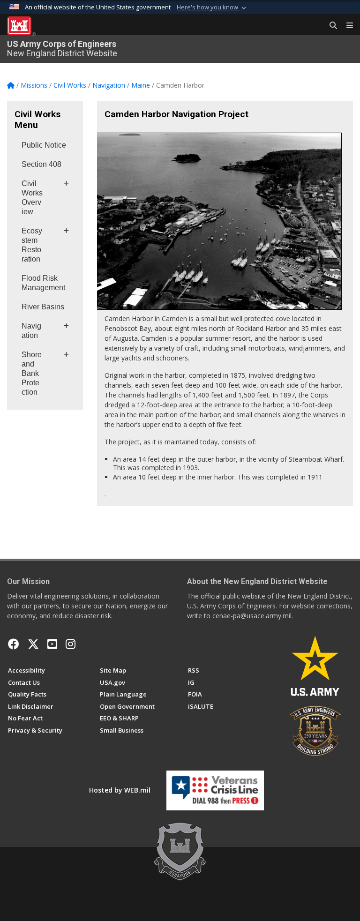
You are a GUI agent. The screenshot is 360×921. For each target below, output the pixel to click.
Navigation (31, 330)
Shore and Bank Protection (32, 373)
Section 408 (41, 164)
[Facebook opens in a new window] (13, 644)
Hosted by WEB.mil (119, 790)
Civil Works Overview (32, 198)
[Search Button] (330, 25)
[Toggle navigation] (346, 25)
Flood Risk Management (43, 283)
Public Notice (44, 145)
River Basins (43, 307)
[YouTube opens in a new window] (52, 644)
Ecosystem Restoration (32, 245)
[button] (212, 7)
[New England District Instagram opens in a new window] (70, 644)
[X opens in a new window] (33, 644)
